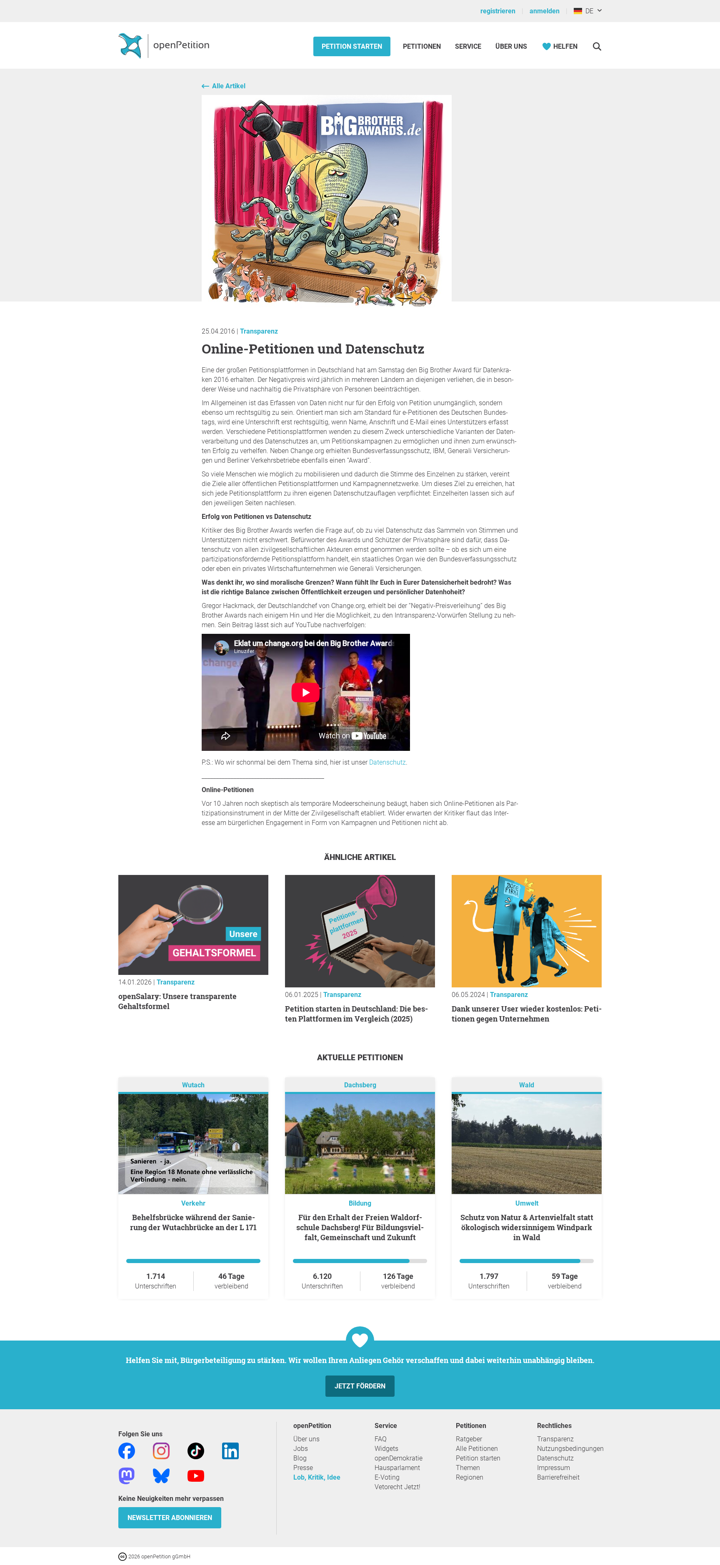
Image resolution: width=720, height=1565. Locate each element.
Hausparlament (397, 1468)
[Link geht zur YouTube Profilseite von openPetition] (196, 1475)
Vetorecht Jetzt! (397, 1487)
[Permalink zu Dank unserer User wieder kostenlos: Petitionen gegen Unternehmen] (527, 985)
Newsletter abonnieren (170, 1518)
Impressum (553, 1468)
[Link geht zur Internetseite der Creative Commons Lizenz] (123, 1556)
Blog (300, 1458)
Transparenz (259, 331)
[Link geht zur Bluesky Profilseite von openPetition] (161, 1475)
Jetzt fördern (360, 1386)
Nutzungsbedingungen (570, 1449)
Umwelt (526, 1203)
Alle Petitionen (477, 1449)
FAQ (381, 1439)
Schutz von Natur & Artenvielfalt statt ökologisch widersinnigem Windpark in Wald (526, 1227)
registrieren (497, 11)
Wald (526, 1085)
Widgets (386, 1449)
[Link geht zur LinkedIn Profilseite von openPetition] (230, 1450)
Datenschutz (555, 1458)
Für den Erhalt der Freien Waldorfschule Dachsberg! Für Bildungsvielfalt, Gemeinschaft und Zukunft (360, 1227)
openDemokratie (398, 1458)
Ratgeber (469, 1439)
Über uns (306, 1439)
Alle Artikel (228, 86)
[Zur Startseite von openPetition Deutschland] (164, 45)
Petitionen (422, 46)
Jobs (300, 1449)
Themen (468, 1468)
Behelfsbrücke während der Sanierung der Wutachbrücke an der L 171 (193, 1222)
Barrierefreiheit (558, 1477)
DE (587, 11)
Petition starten (352, 46)
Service (468, 46)
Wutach (193, 1085)
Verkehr (193, 1203)
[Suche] (597, 46)
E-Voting (387, 1477)
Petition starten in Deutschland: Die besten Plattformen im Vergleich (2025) (356, 1014)
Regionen (469, 1477)
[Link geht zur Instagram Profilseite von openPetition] (161, 1450)
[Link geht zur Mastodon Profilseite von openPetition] (126, 1475)
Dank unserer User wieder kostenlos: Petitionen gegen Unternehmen (527, 1014)
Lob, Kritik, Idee (316, 1477)
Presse (303, 1468)
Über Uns (511, 46)
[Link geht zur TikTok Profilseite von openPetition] (196, 1450)
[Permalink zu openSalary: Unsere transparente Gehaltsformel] (193, 973)
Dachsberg (360, 1085)
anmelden (545, 11)
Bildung (360, 1203)
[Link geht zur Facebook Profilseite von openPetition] (126, 1450)
